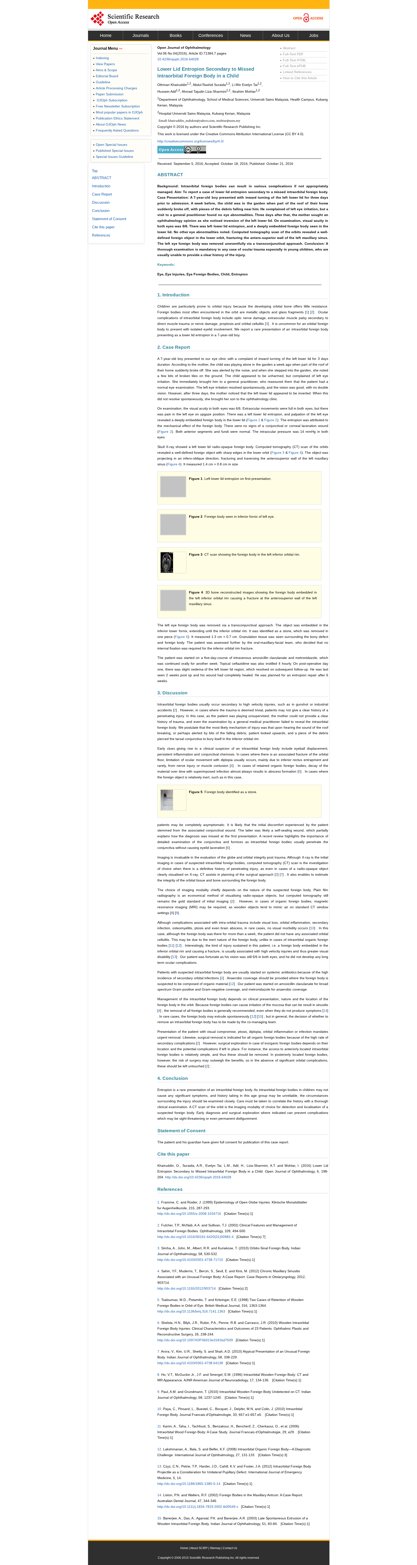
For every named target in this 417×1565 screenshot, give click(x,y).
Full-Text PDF (292, 54)
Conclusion (101, 211)
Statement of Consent (109, 219)
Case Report (102, 194)
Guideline (101, 82)
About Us (281, 35)
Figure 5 (181, 637)
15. (159, 1518)
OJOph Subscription (110, 100)
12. (159, 1449)
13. (159, 1466)
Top (94, 171)
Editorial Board (105, 76)
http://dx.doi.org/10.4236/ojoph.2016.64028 (198, 1177)
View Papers (104, 64)
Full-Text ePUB (293, 66)
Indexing (101, 58)
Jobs (313, 35)
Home (105, 35)
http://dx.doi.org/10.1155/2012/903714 (186, 1288)
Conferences (210, 35)
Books (176, 35)
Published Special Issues (113, 151)
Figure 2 (270, 420)
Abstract (287, 48)
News (245, 35)
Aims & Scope (105, 70)
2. (158, 1225)
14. (159, 1495)
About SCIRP (199, 1548)
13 (174, 957)
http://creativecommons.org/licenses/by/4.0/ (190, 141)
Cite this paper (103, 227)
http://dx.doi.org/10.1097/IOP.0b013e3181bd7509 (195, 1340)
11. (159, 1426)
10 (312, 928)
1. (158, 1202)
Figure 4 (295, 452)
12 (179, 945)
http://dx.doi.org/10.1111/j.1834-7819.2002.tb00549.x (197, 1507)
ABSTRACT (101, 178)
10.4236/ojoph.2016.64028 (178, 59)
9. (158, 1392)
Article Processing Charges (115, 88)
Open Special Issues (110, 145)
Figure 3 (277, 452)
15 (260, 1016)
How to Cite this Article (298, 78)
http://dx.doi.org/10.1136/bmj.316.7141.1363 (191, 1311)
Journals (140, 35)
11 (171, 945)
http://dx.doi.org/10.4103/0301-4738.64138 (190, 1363)
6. (158, 1323)
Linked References (296, 72)
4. (158, 1271)
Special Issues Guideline (113, 157)
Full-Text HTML (293, 60)
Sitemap (215, 1548)
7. (158, 1351)
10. (159, 1409)
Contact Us (230, 1548)
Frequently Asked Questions (116, 130)
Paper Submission (108, 94)
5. (158, 1300)
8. (158, 1374)
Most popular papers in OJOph (118, 112)
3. (158, 1248)
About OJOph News (109, 124)
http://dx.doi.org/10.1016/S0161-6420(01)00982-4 (195, 1237)
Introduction (101, 186)
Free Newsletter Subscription (116, 106)
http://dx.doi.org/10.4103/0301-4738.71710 (190, 1260)
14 (325, 1011)
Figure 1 (253, 420)
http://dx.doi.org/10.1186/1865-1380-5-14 (188, 1484)
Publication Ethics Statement (116, 118)
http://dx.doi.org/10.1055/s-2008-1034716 (189, 1214)
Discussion (101, 202)
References (101, 235)
